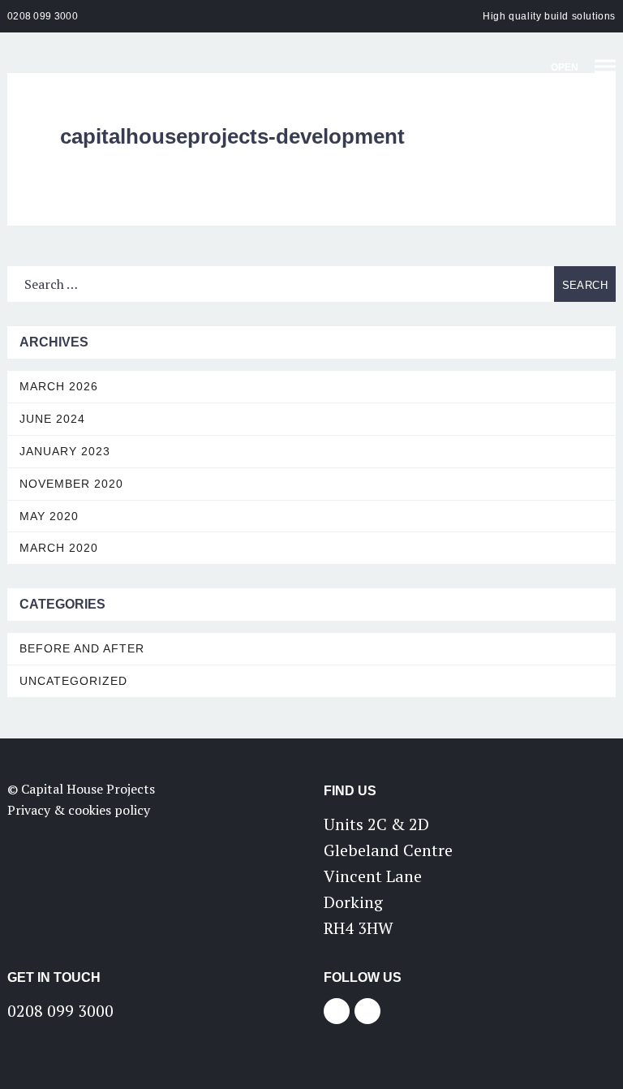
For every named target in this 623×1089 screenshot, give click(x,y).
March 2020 (58, 547)
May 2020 (49, 516)
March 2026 (58, 386)
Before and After (81, 648)
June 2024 (52, 418)
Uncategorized (73, 680)
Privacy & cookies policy (78, 810)
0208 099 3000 (42, 16)
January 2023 (64, 451)
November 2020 (71, 483)
